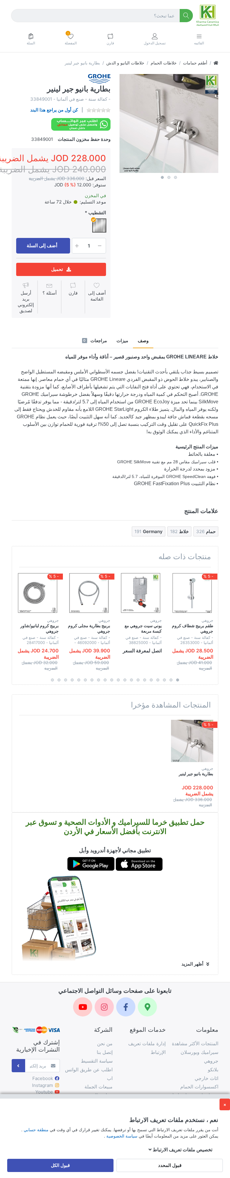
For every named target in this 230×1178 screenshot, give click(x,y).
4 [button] (157, 679)
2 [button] (168, 177)
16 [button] (78, 679)
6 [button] (144, 679)
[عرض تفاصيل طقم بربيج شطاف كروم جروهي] (192, 593)
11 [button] (111, 679)
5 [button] (151, 679)
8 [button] (131, 679)
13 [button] (98, 679)
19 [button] (59, 679)
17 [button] (72, 679)
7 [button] (138, 679)
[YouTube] (82, 1006)
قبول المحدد (169, 1165)
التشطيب (97, 212)
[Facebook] (125, 1006)
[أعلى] (216, 63)
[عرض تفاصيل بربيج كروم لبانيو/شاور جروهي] (37, 593)
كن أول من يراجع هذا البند (54, 110)
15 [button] (85, 679)
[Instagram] (104, 1006)
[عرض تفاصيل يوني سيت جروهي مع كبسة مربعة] (140, 593)
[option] (168, 123)
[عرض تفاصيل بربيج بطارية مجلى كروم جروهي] (89, 593)
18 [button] (65, 679)
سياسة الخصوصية (121, 1135)
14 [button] (91, 679)
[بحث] (186, 15)
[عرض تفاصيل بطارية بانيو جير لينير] (192, 741)
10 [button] (118, 679)
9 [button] (124, 679)
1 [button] (162, 177)
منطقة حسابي (35, 1129)
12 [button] (105, 679)
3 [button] (175, 177)
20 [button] (52, 679)
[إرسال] (18, 1066)
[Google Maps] (147, 1006)
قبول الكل (60, 1165)
